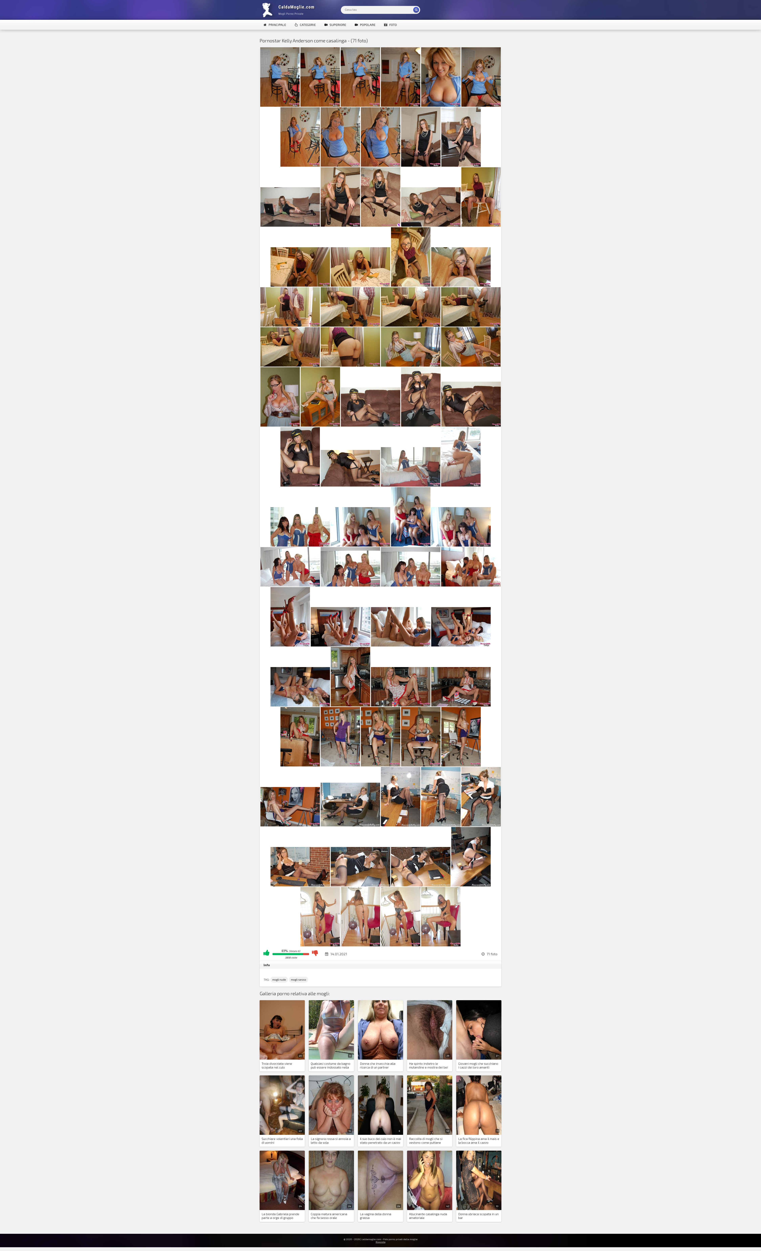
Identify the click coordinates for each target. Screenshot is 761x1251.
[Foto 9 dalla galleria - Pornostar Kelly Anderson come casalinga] (380, 165)
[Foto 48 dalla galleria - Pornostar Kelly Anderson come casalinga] (400, 645)
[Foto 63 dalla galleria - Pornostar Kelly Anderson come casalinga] (481, 825)
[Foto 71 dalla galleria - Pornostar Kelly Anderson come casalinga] (441, 945)
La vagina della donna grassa (375, 1216)
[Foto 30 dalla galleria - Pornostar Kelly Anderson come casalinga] (320, 425)
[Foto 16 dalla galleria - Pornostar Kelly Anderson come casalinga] (481, 225)
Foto (393, 25)
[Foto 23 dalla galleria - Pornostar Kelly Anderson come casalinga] (410, 325)
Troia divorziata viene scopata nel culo (277, 1065)
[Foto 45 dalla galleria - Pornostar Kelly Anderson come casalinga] (471, 585)
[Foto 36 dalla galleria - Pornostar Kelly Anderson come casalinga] (410, 485)
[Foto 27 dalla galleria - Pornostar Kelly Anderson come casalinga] (410, 365)
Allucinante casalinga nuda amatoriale (428, 1216)
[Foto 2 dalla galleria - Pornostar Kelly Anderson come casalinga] (320, 105)
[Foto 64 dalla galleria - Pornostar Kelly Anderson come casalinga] (300, 885)
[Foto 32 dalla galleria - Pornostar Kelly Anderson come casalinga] (421, 425)
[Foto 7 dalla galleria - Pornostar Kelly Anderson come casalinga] (300, 165)
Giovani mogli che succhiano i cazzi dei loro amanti (478, 1065)
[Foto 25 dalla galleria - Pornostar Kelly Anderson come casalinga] (290, 365)
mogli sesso (298, 979)
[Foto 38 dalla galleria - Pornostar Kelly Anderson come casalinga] (300, 545)
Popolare (367, 25)
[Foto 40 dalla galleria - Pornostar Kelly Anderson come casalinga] (410, 545)
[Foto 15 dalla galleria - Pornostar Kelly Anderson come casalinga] (431, 225)
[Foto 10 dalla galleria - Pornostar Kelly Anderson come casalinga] (421, 165)
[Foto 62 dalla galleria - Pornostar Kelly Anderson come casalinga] (441, 825)
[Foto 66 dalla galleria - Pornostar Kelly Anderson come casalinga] (420, 885)
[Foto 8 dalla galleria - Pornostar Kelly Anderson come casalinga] (340, 165)
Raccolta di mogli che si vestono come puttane (426, 1140)
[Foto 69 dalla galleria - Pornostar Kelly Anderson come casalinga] (360, 945)
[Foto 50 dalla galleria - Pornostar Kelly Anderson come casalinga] (300, 705)
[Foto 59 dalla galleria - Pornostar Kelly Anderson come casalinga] (290, 825)
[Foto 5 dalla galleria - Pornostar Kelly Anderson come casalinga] (441, 105)
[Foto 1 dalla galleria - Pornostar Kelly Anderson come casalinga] (280, 105)
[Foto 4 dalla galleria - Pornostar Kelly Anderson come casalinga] (400, 105)
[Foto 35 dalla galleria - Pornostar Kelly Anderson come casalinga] (350, 485)
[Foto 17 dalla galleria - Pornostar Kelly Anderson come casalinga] (300, 285)
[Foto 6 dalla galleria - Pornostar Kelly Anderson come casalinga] (481, 105)
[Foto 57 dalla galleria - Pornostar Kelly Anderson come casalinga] (421, 765)
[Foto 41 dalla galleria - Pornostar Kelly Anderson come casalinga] (461, 545)
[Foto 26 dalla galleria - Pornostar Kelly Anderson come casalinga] (350, 365)
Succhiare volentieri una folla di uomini (282, 1140)
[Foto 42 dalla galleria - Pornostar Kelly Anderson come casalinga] (290, 585)
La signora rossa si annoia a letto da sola (331, 1140)
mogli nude (279, 979)
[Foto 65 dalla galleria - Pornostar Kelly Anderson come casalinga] (360, 885)
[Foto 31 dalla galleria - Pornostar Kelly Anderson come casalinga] (370, 425)
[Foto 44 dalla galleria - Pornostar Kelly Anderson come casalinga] (410, 585)
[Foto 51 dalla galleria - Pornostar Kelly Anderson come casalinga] (350, 705)
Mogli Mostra (289, 10)
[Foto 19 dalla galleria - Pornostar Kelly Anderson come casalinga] (410, 285)
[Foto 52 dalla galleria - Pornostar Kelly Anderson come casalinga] (400, 705)
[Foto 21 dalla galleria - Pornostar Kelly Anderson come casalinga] (290, 325)
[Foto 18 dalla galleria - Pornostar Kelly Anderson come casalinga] (360, 285)
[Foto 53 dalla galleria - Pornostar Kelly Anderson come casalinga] (461, 705)
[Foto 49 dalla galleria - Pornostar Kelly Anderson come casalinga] (461, 645)
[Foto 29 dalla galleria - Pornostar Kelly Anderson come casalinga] (280, 425)
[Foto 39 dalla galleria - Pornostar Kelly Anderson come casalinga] (360, 545)
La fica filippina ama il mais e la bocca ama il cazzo (478, 1140)
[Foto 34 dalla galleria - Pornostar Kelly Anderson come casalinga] (300, 485)
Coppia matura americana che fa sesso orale (329, 1216)
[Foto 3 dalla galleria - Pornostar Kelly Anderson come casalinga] (360, 105)
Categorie (308, 25)
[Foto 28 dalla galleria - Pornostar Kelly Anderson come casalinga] (471, 365)
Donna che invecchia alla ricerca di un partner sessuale (377, 1065)
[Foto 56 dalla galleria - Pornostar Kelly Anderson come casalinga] (380, 765)
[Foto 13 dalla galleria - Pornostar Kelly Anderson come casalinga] (340, 225)
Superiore (338, 25)
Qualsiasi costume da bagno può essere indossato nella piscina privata (330, 1065)
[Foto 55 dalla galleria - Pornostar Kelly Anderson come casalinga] (340, 765)
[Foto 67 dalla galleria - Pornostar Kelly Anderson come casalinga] (471, 885)
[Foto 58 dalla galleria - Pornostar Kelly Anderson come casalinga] (461, 765)
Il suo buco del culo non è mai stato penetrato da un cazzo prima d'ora (380, 1141)
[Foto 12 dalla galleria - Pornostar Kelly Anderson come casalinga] (290, 225)
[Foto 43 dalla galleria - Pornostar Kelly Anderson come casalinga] (350, 585)
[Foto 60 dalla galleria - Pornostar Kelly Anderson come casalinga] (350, 825)
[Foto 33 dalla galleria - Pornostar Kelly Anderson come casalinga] (471, 425)
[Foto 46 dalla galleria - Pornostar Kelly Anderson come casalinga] (290, 645)
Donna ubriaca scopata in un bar (478, 1216)
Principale (277, 25)
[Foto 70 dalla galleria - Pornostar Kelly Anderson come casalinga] (400, 945)
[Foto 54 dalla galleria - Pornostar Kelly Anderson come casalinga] (300, 765)
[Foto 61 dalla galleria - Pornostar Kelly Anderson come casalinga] (400, 825)
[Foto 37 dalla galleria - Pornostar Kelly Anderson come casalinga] (461, 485)
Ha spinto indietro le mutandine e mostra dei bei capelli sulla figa (428, 1065)
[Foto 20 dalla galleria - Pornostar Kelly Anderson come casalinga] (461, 285)
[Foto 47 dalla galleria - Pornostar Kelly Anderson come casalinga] (340, 645)
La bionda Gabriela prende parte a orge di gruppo (280, 1216)
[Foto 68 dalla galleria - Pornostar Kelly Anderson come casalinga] (320, 945)
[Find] (416, 10)
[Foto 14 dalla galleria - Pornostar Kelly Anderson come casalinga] (380, 225)
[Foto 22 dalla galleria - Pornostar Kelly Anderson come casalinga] (350, 325)
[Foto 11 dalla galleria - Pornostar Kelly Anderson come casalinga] (461, 165)
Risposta (380, 1242)
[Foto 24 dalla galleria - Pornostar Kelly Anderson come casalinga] (471, 325)
